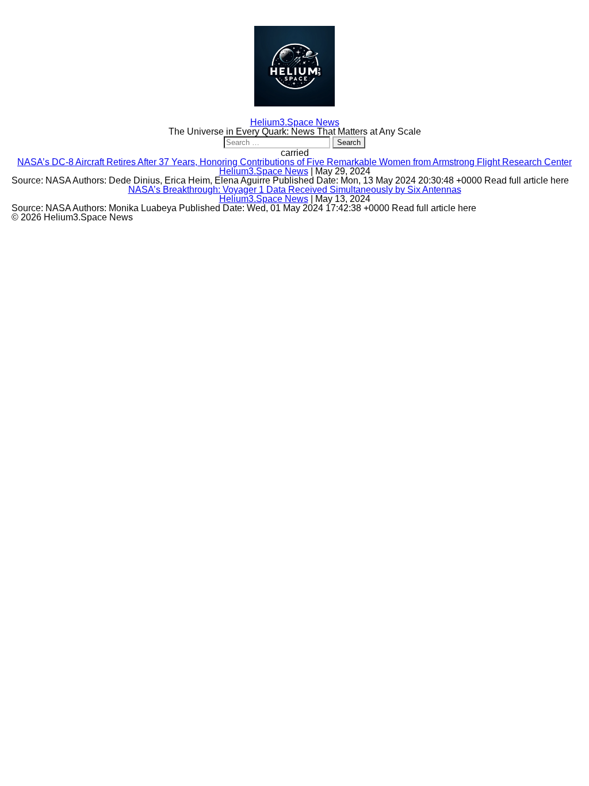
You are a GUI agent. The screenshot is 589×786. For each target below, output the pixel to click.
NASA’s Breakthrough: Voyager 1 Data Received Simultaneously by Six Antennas (294, 189)
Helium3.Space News (263, 171)
